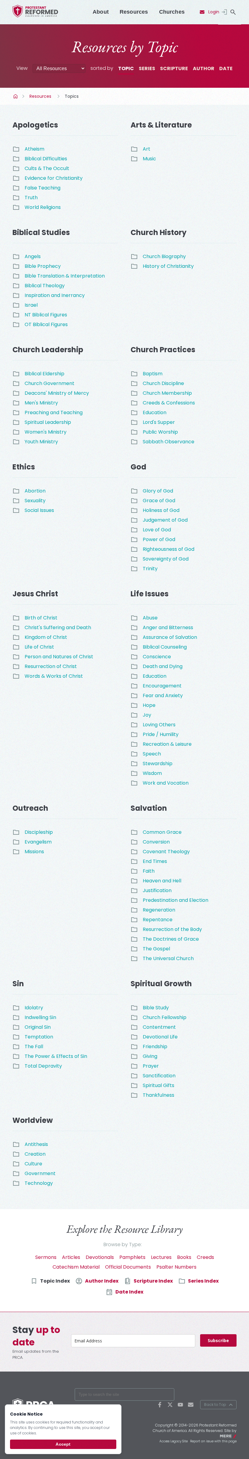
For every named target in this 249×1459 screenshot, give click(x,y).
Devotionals (100, 1257)
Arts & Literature (161, 125)
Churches (172, 12)
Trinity (150, 568)
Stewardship (157, 763)
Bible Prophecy (43, 266)
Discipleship (39, 832)
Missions (34, 851)
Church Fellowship (164, 1017)
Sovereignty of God (166, 558)
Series (147, 68)
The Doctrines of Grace (171, 939)
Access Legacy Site (173, 1441)
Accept (63, 1444)
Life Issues (150, 594)
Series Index (203, 1280)
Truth (31, 197)
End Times (155, 861)
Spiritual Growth (161, 984)
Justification (157, 890)
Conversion (156, 841)
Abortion (35, 490)
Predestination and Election (175, 900)
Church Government (49, 383)
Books (184, 1257)
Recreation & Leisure (167, 744)
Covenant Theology (166, 851)
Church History (158, 232)
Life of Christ (39, 646)
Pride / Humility (161, 734)
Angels (33, 256)
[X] (170, 1404)
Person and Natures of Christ (59, 656)
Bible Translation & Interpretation (65, 275)
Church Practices (163, 350)
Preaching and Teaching (54, 412)
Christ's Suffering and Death (58, 627)
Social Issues (39, 510)
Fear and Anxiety (163, 695)
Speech (152, 753)
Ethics (23, 467)
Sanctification (159, 1075)
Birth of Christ (41, 617)
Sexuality (35, 500)
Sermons (45, 1257)
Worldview (32, 1120)
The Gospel (156, 948)
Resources (134, 12)
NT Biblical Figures (46, 314)
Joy (147, 714)
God (138, 467)
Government (40, 1173)
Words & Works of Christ (54, 676)
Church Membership (167, 393)
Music (149, 158)
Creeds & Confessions (169, 402)
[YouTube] (180, 1404)
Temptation (39, 1036)
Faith (149, 871)
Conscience (157, 656)
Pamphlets (132, 1257)
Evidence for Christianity (54, 178)
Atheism (34, 148)
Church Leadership (47, 350)
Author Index (101, 1280)
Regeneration (159, 909)
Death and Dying (162, 666)
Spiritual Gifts (158, 1085)
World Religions (43, 207)
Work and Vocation (166, 782)
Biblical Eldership (44, 373)
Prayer (151, 1065)
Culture (33, 1163)
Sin (18, 984)
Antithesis (36, 1144)
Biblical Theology (45, 285)
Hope (149, 705)
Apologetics (35, 125)
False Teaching (42, 187)
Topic (126, 68)
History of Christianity (168, 266)
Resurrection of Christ (51, 666)
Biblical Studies (41, 232)
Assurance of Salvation (170, 637)
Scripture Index (153, 1280)
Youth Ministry (41, 441)
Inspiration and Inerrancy (55, 295)
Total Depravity (43, 1065)
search (233, 12)
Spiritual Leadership (48, 422)
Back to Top (215, 1404)
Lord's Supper (159, 422)
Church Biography (164, 256)
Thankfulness (158, 1095)
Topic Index (55, 1280)
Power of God (159, 539)
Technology (39, 1183)
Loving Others (159, 724)
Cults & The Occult (47, 168)
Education (154, 412)
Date (226, 68)
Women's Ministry (46, 431)
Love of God (157, 529)
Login (213, 12)
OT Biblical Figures (46, 324)
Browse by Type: (123, 1244)
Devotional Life (160, 1036)
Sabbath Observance (168, 441)
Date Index (129, 1291)
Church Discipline (163, 383)
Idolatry (34, 1007)
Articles (71, 1257)
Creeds (205, 1257)
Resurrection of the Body (172, 929)
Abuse (150, 617)
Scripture (174, 68)
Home (16, 96)
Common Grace (162, 832)
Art (146, 148)
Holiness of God (161, 510)
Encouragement (162, 685)
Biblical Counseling (165, 646)
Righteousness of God (168, 549)
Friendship (155, 1046)
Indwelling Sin (40, 1017)
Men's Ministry (41, 402)
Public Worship (160, 431)
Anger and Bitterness (168, 627)
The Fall (34, 1046)
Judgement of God (165, 519)
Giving (150, 1056)
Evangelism (38, 841)
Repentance (157, 919)
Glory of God (158, 490)
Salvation (149, 808)
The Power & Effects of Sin (56, 1056)
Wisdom (152, 773)
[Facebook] (159, 1404)
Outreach (30, 808)
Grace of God (159, 500)
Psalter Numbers (176, 1266)
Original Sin (38, 1027)
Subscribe (218, 1340)
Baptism (152, 373)
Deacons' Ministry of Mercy (57, 393)
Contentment (159, 1027)
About (101, 12)
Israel (31, 305)
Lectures (161, 1257)
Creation (35, 1153)
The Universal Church (168, 958)
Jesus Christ (35, 594)
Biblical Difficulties (46, 158)
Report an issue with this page (213, 1441)
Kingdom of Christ (46, 637)
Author (203, 68)
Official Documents (128, 1266)
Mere (232, 1435)
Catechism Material (76, 1266)
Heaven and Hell (162, 880)
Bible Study (156, 1007)
